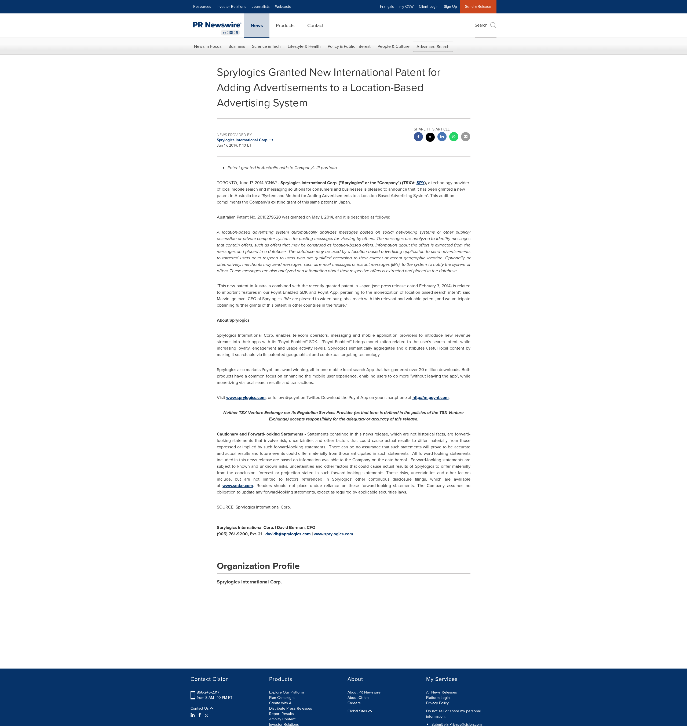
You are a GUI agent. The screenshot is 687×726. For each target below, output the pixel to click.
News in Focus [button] (207, 46)
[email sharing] (465, 137)
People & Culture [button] (394, 46)
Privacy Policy (437, 703)
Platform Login (438, 697)
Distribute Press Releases (290, 708)
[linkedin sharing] (442, 137)
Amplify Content (282, 719)
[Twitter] (206, 715)
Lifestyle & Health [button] (304, 46)
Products (285, 25)
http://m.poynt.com (430, 397)
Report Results (281, 714)
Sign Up (450, 6)
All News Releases (441, 692)
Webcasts (283, 6)
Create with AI (280, 703)
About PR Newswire (364, 692)
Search (481, 25)
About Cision (358, 697)
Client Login (428, 6)
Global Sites (358, 711)
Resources (202, 6)
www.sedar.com (237, 485)
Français (387, 6)
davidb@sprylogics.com (288, 534)
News (257, 25)
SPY (420, 183)
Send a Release (478, 6)
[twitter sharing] (430, 138)
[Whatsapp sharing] (453, 137)
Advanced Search (433, 46)
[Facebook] (199, 715)
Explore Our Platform (286, 692)
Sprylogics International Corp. (249, 581)
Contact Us (200, 708)
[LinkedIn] (193, 715)
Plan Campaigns (282, 697)
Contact (315, 25)
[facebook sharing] (418, 137)
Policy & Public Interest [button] (349, 46)
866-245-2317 (208, 692)
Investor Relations (231, 6)
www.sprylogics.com (246, 397)
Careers (354, 703)
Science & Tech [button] (266, 46)
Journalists (261, 6)
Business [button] (236, 46)
